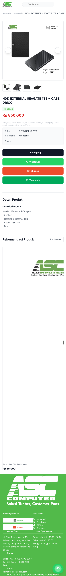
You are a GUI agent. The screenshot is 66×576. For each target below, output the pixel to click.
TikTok (40, 525)
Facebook (41, 522)
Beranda (6, 13)
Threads (41, 528)
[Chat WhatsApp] (58, 569)
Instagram (41, 519)
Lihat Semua (55, 239)
